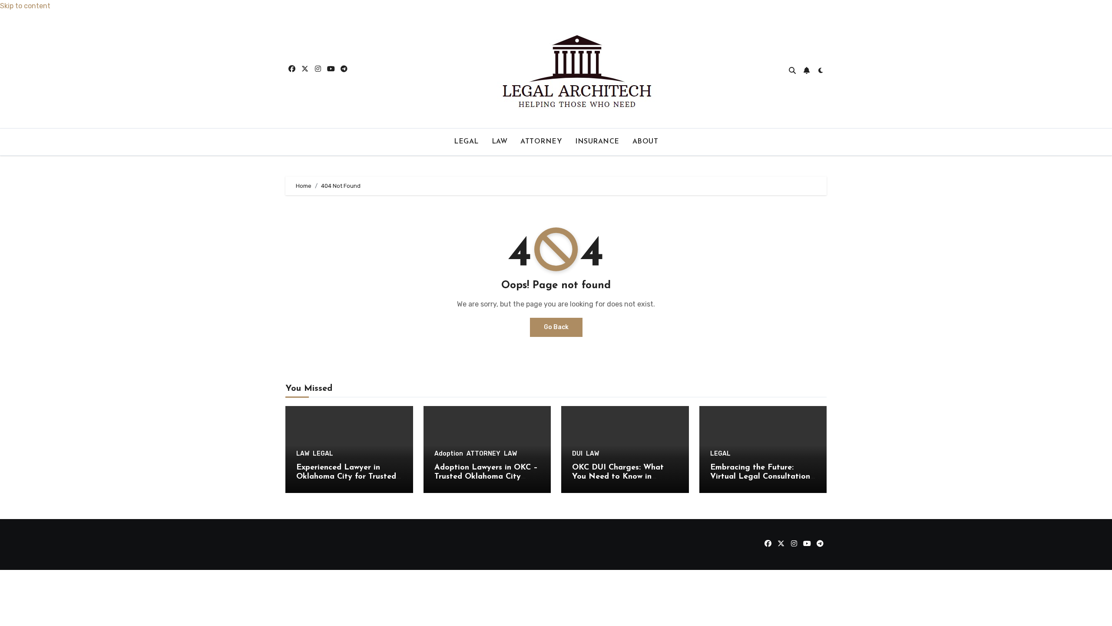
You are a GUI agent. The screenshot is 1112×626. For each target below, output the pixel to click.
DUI (577, 454)
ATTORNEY (541, 141)
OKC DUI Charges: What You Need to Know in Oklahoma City (618, 477)
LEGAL (466, 141)
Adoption (448, 454)
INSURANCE (597, 141)
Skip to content (25, 6)
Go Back (556, 327)
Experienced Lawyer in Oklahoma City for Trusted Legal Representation (346, 477)
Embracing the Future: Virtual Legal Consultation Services (760, 477)
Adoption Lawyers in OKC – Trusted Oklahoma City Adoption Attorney (486, 477)
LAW (500, 141)
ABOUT (645, 141)
